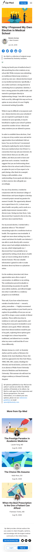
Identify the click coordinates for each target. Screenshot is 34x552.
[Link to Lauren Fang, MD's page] (17, 433)
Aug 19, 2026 (12, 515)
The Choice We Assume (17, 472)
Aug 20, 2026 (12, 448)
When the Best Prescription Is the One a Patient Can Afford (17, 505)
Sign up (22, 548)
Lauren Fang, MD (17, 445)
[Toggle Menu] (31, 3)
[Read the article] (17, 426)
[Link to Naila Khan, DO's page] (17, 466)
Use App (23, 3)
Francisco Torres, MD (17, 512)
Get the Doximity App (11, 540)
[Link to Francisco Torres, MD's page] (17, 497)
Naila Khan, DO (17, 475)
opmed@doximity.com (11, 402)
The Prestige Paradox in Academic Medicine (17, 439)
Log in (11, 548)
